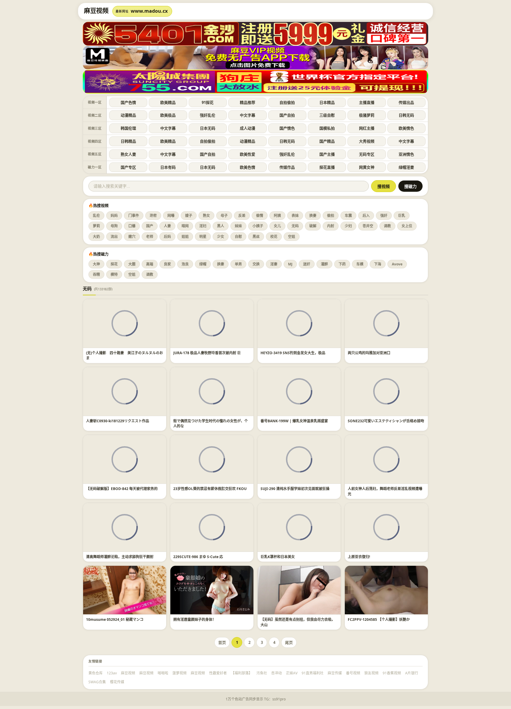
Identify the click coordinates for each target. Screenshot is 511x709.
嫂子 (188, 215)
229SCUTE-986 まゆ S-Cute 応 (198, 556)
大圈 (131, 264)
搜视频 (383, 186)
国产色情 (128, 102)
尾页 (289, 642)
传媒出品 (406, 102)
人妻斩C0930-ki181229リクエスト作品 (117, 420)
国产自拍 (287, 115)
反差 (241, 215)
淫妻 (273, 264)
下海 (377, 264)
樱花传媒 (117, 681)
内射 (330, 225)
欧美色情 (247, 167)
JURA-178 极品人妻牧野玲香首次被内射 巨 (207, 352)
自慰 (238, 236)
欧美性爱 (247, 154)
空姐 (291, 236)
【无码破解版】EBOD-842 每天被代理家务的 (122, 488)
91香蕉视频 (392, 673)
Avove (397, 264)
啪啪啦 (163, 673)
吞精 (96, 274)
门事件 (133, 215)
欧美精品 (168, 102)
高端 (149, 264)
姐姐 (185, 236)
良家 (167, 264)
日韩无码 (406, 115)
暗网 (185, 225)
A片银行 (411, 673)
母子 (224, 215)
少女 (220, 236)
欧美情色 (406, 128)
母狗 (114, 225)
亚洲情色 (406, 154)
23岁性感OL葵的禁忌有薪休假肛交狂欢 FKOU (210, 488)
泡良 (185, 264)
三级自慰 (327, 115)
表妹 (295, 215)
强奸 (383, 215)
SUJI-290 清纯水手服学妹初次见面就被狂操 (295, 488)
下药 (342, 264)
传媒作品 (287, 167)
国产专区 (128, 167)
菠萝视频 (179, 673)
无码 (295, 225)
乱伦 (96, 215)
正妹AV (291, 673)
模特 (114, 274)
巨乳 (401, 215)
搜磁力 (410, 186)
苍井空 (368, 225)
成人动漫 (247, 128)
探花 (114, 264)
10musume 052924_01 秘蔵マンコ (114, 619)
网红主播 (366, 128)
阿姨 (277, 215)
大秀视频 (366, 141)
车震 (348, 215)
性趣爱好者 (218, 673)
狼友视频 (371, 673)
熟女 (206, 215)
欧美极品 (168, 115)
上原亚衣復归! (359, 556)
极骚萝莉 (366, 115)
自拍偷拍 (287, 102)
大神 (96, 264)
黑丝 (256, 236)
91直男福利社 (313, 673)
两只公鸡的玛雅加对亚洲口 (369, 352)
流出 (114, 236)
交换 (256, 264)
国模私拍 (327, 128)
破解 (312, 225)
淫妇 (202, 225)
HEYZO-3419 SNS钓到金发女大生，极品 (293, 352)
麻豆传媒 (335, 673)
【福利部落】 (241, 673)
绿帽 (202, 264)
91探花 (208, 102)
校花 (273, 236)
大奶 (96, 236)
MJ (290, 264)
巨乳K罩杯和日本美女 (278, 556)
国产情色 (287, 128)
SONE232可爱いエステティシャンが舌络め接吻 (386, 420)
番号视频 (353, 673)
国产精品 (327, 141)
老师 (149, 236)
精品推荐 (247, 102)
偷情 (259, 215)
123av (112, 673)
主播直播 (366, 102)
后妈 (167, 236)
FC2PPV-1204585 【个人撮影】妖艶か (379, 619)
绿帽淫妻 (406, 167)
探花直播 (327, 167)
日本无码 (207, 128)
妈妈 (114, 215)
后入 (366, 215)
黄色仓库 (95, 673)
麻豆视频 (128, 673)
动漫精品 (128, 115)
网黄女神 (366, 167)
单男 (238, 264)
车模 (359, 264)
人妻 (167, 225)
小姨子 (258, 225)
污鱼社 (261, 673)
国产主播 (327, 154)
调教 (387, 225)
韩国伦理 (128, 128)
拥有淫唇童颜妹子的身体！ (194, 619)
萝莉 (96, 225)
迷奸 (306, 264)
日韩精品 (128, 141)
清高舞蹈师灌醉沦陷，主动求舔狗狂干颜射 (119, 556)
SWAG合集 (97, 681)
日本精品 (327, 102)
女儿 (277, 225)
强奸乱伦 (207, 115)
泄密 (153, 215)
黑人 (220, 225)
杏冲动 (276, 673)
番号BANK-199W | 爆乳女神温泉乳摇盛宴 (294, 420)
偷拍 (330, 215)
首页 (222, 642)
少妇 (348, 225)
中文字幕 (247, 115)
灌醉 (324, 264)
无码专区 (366, 154)
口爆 (131, 225)
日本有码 (168, 167)
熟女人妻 (128, 154)
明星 (202, 236)
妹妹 (238, 225)
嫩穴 (131, 236)
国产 (149, 225)
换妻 (312, 215)
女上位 (407, 225)
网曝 (170, 215)
